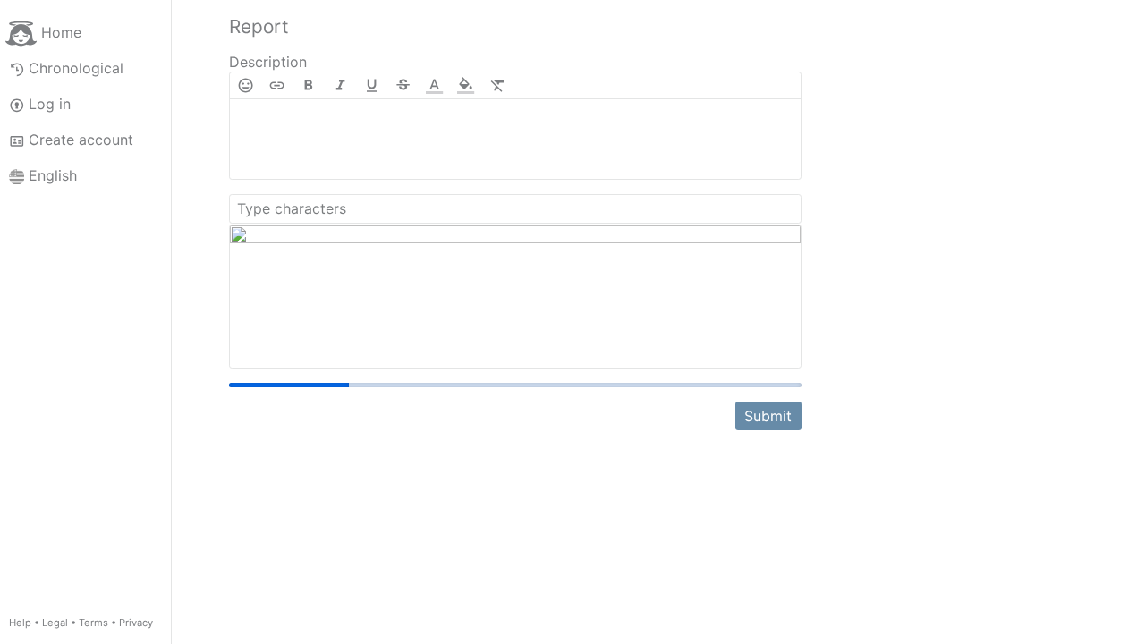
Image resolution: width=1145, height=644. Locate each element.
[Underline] (371, 85)
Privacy (136, 622)
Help (20, 622)
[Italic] (340, 85)
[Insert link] (277, 85)
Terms (93, 622)
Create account (81, 139)
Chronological (76, 68)
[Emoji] (245, 85)
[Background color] (465, 85)
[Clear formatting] (497, 85)
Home (61, 32)
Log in (50, 104)
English (53, 175)
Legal (55, 622)
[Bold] (308, 85)
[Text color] (434, 85)
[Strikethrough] (403, 85)
